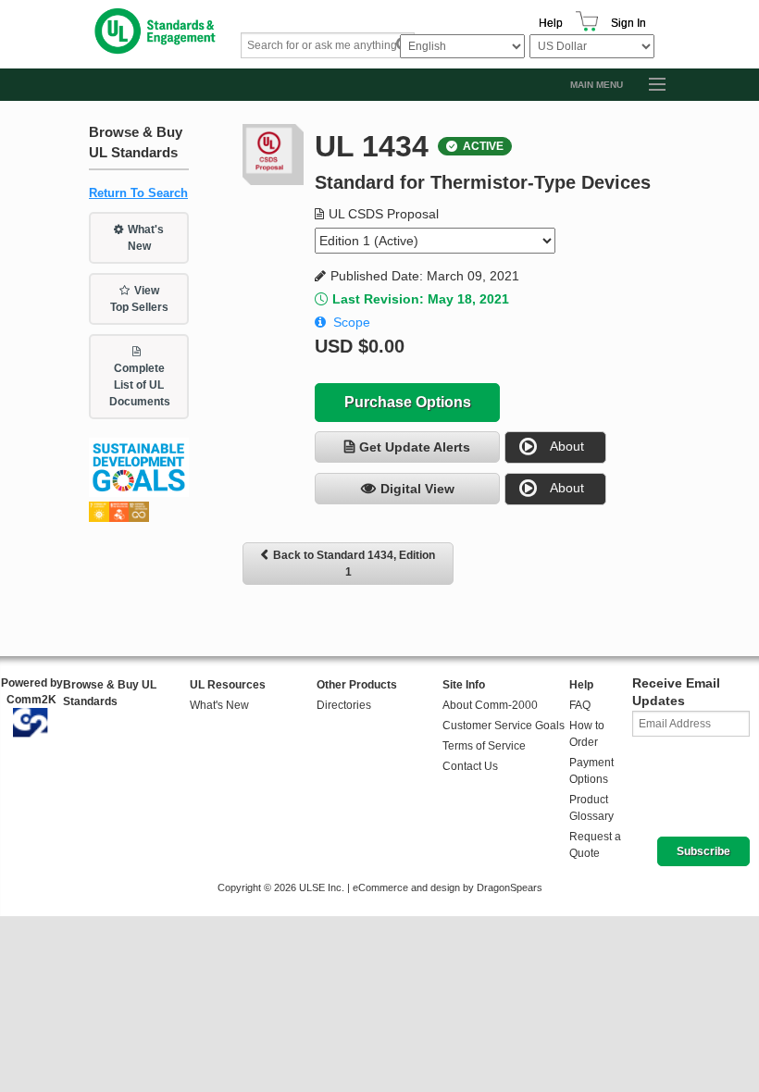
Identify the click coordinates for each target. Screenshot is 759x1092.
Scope (351, 322)
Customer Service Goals (503, 725)
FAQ (580, 705)
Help (551, 23)
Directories (344, 705)
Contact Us (470, 766)
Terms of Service (484, 745)
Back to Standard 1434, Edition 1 (354, 563)
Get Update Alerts (414, 447)
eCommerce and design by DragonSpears (447, 887)
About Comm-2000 (490, 705)
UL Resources (228, 684)
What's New (146, 238)
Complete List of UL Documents (139, 385)
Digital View (417, 488)
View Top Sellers (139, 299)
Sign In (628, 23)
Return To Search (138, 193)
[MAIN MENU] (649, 85)
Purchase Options (407, 402)
